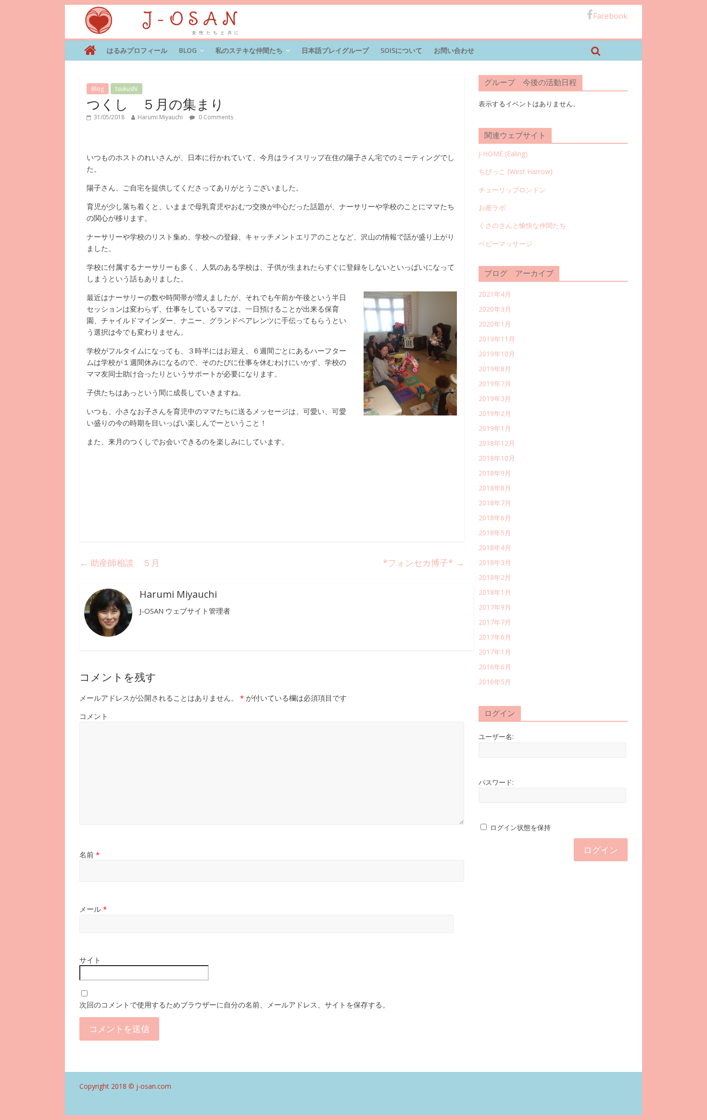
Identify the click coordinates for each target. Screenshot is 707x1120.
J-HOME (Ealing (502, 153)
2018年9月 (495, 473)
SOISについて (401, 50)
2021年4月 (495, 294)
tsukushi (126, 89)
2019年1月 (495, 428)
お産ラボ (492, 207)
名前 (89, 854)
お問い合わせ (454, 50)
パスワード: (496, 782)
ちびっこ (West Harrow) (516, 171)
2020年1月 (495, 323)
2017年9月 (495, 607)
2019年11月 (497, 338)
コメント (93, 716)
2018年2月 (495, 577)
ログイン (600, 850)
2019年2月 (495, 413)
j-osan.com (153, 1086)
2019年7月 (495, 383)
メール (93, 909)
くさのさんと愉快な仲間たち (522, 225)
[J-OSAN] (90, 50)
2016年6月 (495, 666)
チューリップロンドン (512, 189)
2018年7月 (495, 502)
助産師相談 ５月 (119, 562)
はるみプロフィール (137, 50)
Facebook (610, 16)
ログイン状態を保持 (520, 827)
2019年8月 (495, 368)
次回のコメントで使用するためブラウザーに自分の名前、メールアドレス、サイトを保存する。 (234, 1004)
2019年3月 (495, 398)
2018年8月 (495, 487)
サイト (90, 960)
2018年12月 (497, 443)
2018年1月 (495, 592)
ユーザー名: (496, 736)
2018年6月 (495, 517)
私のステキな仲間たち (249, 50)
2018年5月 (495, 532)
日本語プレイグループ (335, 50)
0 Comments (215, 117)
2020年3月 (495, 309)
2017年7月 (495, 622)
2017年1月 (495, 651)
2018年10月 (497, 458)
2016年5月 (495, 681)
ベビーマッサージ (505, 243)
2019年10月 (497, 353)
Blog (188, 50)
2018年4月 (495, 547)
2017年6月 (495, 637)
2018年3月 (495, 562)
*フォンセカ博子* (423, 562)
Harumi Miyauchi (160, 117)
